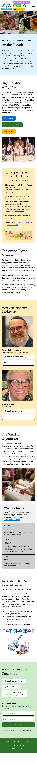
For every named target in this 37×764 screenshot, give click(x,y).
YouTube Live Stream (12, 520)
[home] (6, 5)
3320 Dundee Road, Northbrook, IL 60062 (18, 742)
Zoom (19, 535)
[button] (33, 5)
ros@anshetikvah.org (24, 222)
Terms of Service (18, 745)
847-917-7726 (12, 225)
